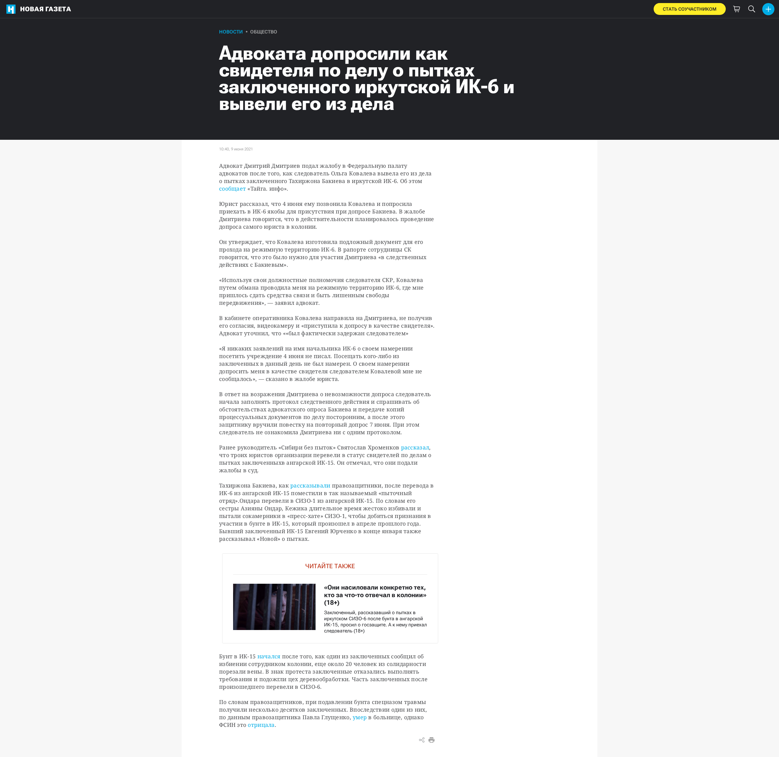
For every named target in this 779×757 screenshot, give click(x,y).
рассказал (415, 447)
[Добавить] (768, 9)
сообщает (232, 188)
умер (360, 717)
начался (269, 656)
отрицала (261, 724)
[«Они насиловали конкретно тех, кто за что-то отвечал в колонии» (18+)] (330, 598)
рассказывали (310, 485)
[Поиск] (751, 9)
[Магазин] (736, 9)
